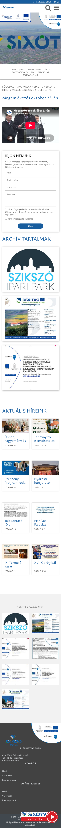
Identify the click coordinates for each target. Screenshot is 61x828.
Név (7, 171)
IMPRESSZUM (18, 69)
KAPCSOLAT (43, 72)
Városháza (7, 775)
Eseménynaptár (9, 780)
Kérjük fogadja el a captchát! (20, 219)
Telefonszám (11, 178)
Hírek (4, 771)
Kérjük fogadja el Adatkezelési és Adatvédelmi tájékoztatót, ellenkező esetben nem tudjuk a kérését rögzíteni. (29, 212)
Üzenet (8, 193)
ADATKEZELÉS (34, 69)
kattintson (14, 760)
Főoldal (8, 86)
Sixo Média (23, 86)
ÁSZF (47, 69)
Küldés (30, 226)
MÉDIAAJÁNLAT (30, 75)
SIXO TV (38, 86)
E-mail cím (10, 186)
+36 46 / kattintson (14, 758)
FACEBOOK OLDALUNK (23, 72)
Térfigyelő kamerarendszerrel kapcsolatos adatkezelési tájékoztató (30, 823)
